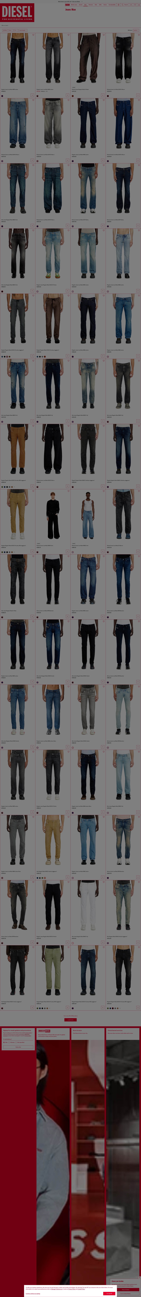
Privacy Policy (71, 1289)
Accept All (109, 1293)
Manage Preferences (56, 1289)
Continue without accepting (33, 1293)
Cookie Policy (81, 1289)
